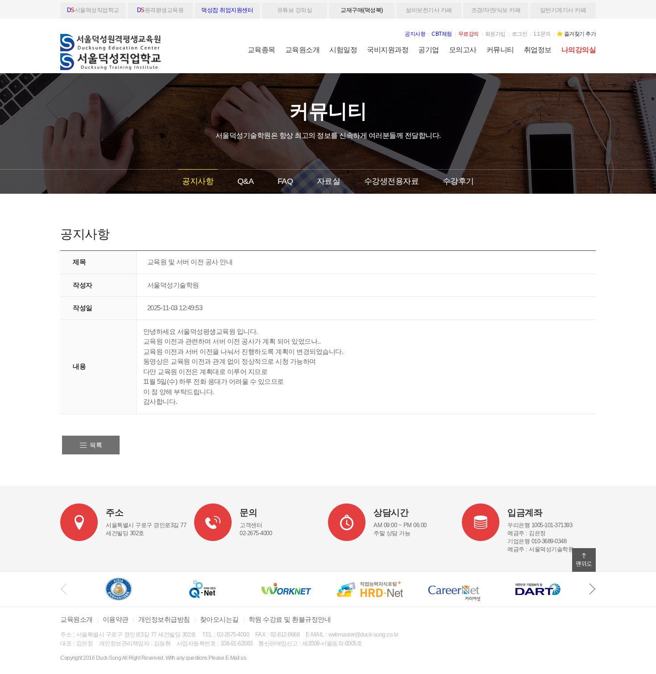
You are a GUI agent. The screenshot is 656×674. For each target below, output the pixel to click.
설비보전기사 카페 (429, 10)
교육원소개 (302, 50)
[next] (592, 589)
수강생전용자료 (391, 181)
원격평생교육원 (160, 10)
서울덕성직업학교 (93, 10)
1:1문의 (542, 34)
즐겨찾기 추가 (580, 34)
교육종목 (261, 50)
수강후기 (458, 181)
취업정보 (538, 50)
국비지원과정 (387, 50)
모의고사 (463, 50)
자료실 (328, 181)
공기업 (428, 50)
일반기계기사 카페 (563, 10)
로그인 (519, 34)
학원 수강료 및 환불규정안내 (290, 619)
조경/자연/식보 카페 (496, 10)
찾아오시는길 (219, 619)
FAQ (285, 181)
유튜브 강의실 (294, 10)
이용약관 (116, 619)
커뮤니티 (500, 50)
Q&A (245, 181)
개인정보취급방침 (164, 619)
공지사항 (197, 181)
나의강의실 (578, 50)
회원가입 (495, 34)
